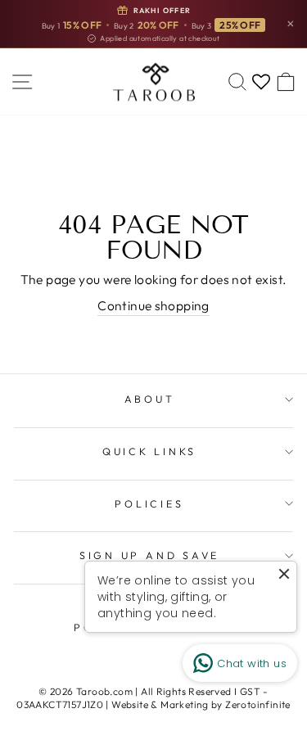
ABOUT (149, 398)
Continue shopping (153, 305)
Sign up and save (149, 555)
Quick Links (149, 451)
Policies (149, 503)
